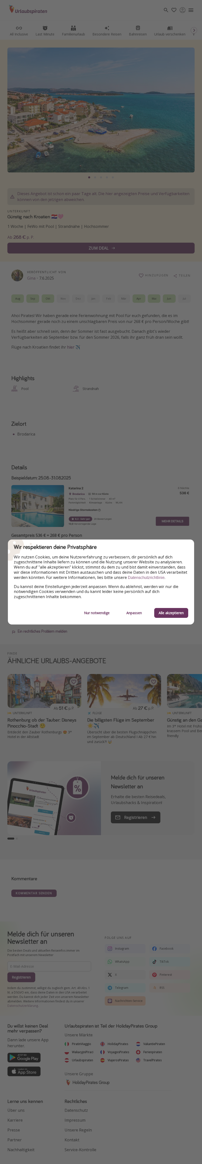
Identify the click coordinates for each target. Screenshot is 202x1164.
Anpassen (134, 612)
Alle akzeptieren (171, 612)
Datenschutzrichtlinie (146, 577)
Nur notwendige (97, 612)
